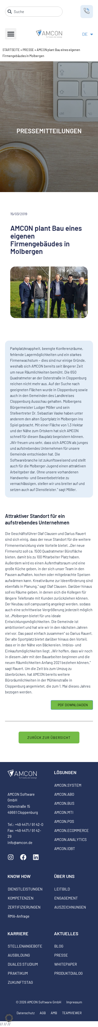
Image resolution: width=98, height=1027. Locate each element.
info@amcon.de (20, 842)
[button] (10, 33)
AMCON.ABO (64, 794)
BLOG (58, 946)
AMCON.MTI (63, 812)
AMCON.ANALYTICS (70, 839)
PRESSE (28, 50)
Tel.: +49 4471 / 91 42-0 (25, 824)
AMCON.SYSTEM (67, 785)
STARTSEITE (11, 50)
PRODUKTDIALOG (68, 973)
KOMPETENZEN (20, 898)
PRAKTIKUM (18, 973)
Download (72, 705)
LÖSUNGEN (65, 772)
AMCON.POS (64, 821)
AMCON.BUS (64, 803)
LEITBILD (62, 889)
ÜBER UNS (64, 876)
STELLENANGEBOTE (25, 946)
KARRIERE (18, 933)
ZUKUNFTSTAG (20, 982)
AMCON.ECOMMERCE (71, 830)
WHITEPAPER (65, 964)
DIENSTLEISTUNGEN (25, 889)
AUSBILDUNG (19, 955)
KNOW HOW (19, 876)
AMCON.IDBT (64, 848)
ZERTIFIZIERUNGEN (24, 907)
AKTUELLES (66, 933)
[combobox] (34, 12)
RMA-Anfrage (18, 916)
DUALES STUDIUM (23, 964)
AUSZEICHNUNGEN (70, 907)
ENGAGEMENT (66, 898)
